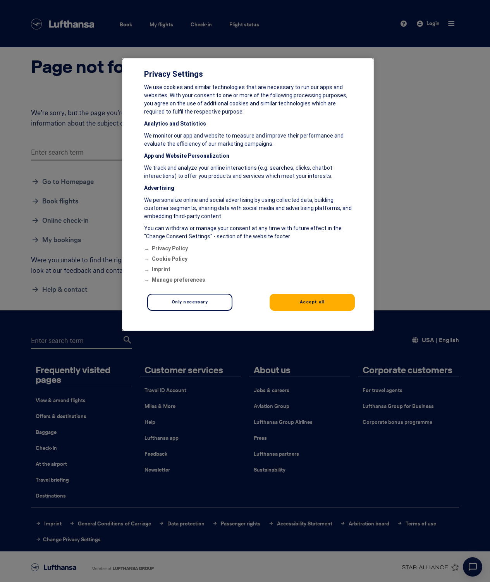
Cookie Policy (169, 259)
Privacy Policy (170, 248)
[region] (248, 194)
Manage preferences (178, 280)
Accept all (312, 302)
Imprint (161, 269)
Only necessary (190, 302)
